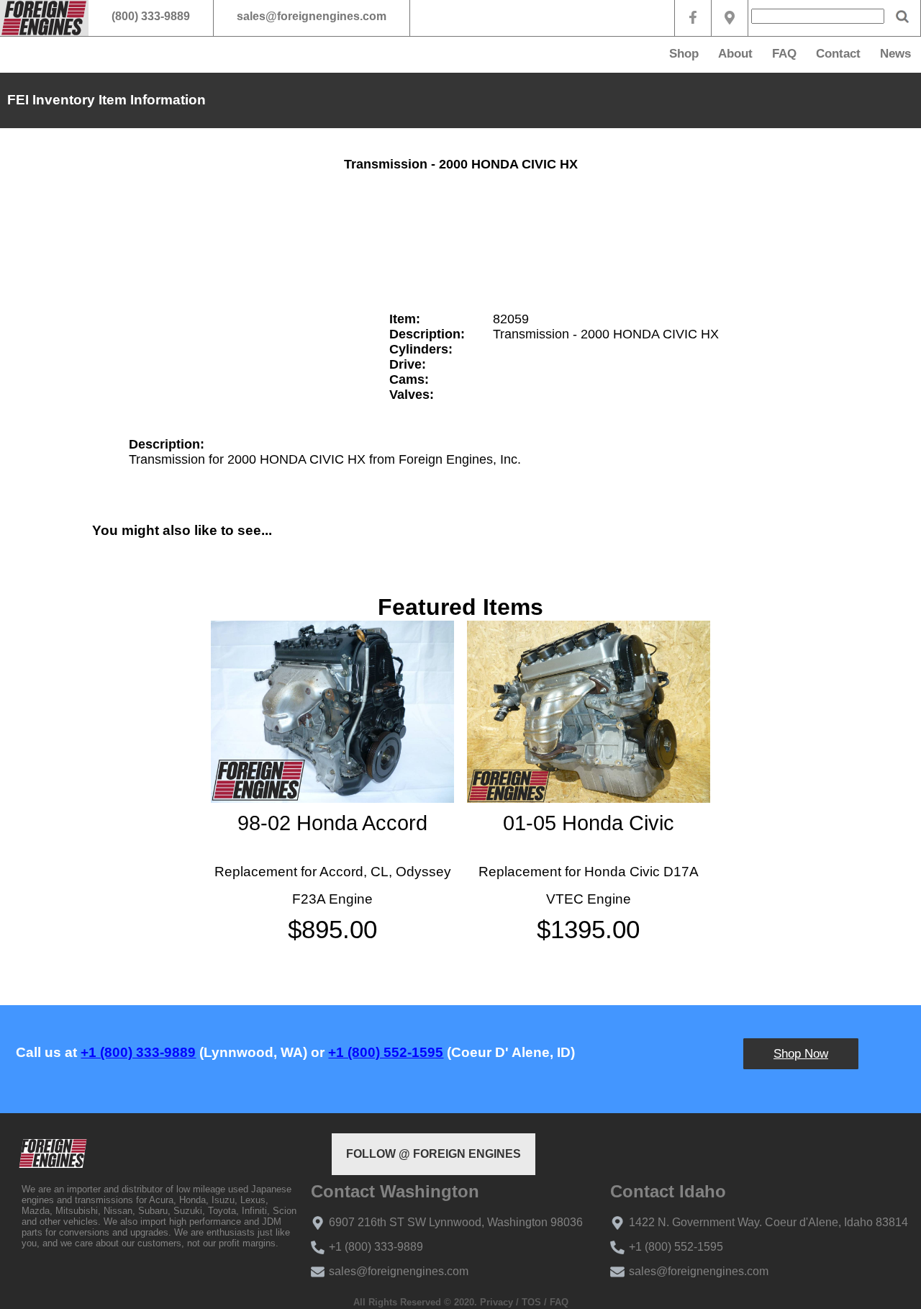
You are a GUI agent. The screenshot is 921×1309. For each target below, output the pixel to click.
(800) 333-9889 (151, 16)
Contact (838, 53)
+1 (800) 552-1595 (385, 1052)
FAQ (784, 53)
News (895, 53)
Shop (684, 53)
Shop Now (800, 1054)
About (735, 53)
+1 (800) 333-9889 (138, 1052)
